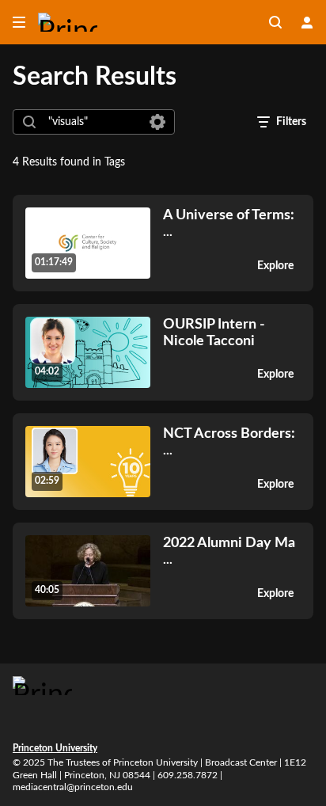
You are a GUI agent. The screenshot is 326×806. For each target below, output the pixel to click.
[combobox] (93, 122)
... (228, 222)
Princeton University (55, 748)
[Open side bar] (19, 22)
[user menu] (307, 22)
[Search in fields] (157, 122)
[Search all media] (275, 22)
